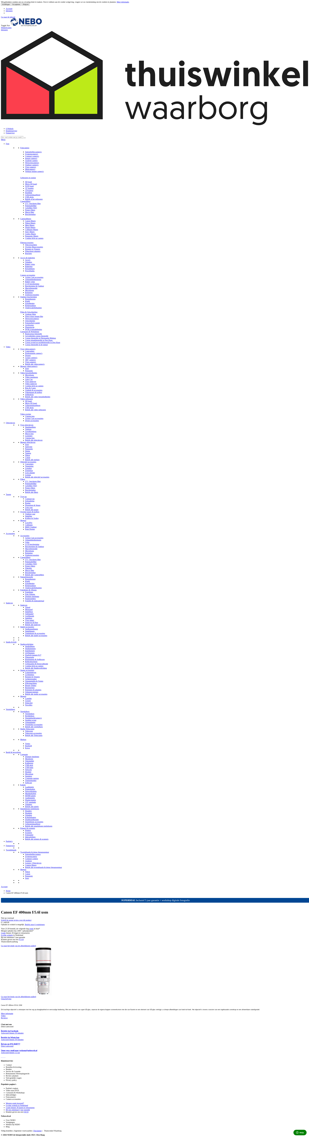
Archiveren (29, 325)
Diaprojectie (29, 327)
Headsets (28, 813)
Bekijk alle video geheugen (35, 410)
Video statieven (31, 384)
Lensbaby (29, 436)
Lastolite (28, 698)
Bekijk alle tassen (31, 510)
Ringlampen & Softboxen (35, 659)
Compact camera (31, 859)
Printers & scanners (27, 828)
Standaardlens (30, 427)
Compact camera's (32, 156)
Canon (27, 458)
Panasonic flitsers (31, 236)
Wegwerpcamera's (32, 163)
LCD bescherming (32, 284)
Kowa (27, 748)
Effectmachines (31, 683)
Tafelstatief (29, 614)
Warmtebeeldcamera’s (33, 718)
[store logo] (26, 25)
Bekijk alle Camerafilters (34, 575)
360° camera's (30, 360)
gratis (31, 929)
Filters (22, 479)
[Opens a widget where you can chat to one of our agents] (300, 1133)
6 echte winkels (7, 935)
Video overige (25, 414)
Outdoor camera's (32, 165)
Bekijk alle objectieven (33, 440)
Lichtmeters (29, 675)
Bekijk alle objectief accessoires (37, 477)
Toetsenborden (30, 781)
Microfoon (29, 774)
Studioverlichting (26, 644)
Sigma (27, 451)
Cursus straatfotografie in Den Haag (39, 340)
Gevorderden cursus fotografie (36, 336)
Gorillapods (29, 616)
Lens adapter (30, 473)
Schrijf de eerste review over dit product (16, 920)
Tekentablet (29, 761)
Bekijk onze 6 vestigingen (35, 925)
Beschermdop (30, 214)
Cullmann (29, 525)
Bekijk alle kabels (32, 807)
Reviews (4, 1018)
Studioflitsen (30, 646)
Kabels (23, 785)
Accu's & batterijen (27, 258)
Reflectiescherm (31, 662)
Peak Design (30, 529)
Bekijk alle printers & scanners (36, 839)
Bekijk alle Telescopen (33, 735)
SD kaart (28, 182)
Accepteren (16, 4)
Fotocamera (24, 148)
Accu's (27, 260)
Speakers (28, 776)
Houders (28, 811)
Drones (28, 355)
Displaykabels (30, 800)
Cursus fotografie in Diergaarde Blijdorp (40, 338)
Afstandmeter (30, 722)
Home (8, 891)
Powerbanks (30, 271)
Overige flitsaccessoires (34, 247)
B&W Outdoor (31, 527)
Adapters (28, 804)
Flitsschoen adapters (32, 251)
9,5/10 (21, 939)
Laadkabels (29, 787)
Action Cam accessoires (34, 277)
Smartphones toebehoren (29, 809)
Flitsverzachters (31, 245)
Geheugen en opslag (28, 178)
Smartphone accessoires (34, 822)
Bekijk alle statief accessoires (36, 636)
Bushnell (28, 746)
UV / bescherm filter (33, 204)
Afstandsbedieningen (33, 279)
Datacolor (29, 703)
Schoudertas (29, 501)
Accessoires (10, 533)
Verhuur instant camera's (34, 171)
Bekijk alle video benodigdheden (37, 397)
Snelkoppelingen (31, 629)
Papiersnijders (30, 599)
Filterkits (28, 568)
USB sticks (29, 197)
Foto (7, 144)
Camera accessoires (27, 275)
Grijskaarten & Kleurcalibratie (36, 664)
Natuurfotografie (26, 577)
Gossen (28, 701)
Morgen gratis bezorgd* (15, 1103)
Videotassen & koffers (33, 392)
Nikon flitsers (30, 223)
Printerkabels (30, 789)
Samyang (28, 447)
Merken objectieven (27, 442)
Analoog (28, 861)
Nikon (27, 455)
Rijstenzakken (30, 306)
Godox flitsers (30, 234)
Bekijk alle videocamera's (35, 364)
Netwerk (28, 770)
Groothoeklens (30, 431)
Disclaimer (37, 1131)
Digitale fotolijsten (32, 596)
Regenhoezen (30, 299)
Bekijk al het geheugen (34, 199)
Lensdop (28, 468)
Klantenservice (11, 131)
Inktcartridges (30, 837)
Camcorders (29, 351)
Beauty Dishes (30, 685)
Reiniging (29, 293)
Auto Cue (29, 379)
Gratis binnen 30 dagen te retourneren (20, 1108)
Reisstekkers (30, 269)
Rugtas (27, 503)
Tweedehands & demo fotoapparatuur (34, 852)
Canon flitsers (30, 221)
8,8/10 (26, 1112)
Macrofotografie (31, 288)
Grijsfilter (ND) (31, 208)
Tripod (27, 607)
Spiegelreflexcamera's (33, 152)
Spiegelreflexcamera (33, 854)
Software (28, 783)
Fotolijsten (29, 592)
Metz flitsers (29, 225)
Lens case (29, 507)
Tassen (8, 494)
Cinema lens (30, 416)
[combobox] (12, 137)
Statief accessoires (27, 627)
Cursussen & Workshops (29, 332)
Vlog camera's (30, 167)
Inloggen (9, 11)
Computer (24, 754)
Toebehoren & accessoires (35, 633)
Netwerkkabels (31, 791)
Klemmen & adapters (33, 690)
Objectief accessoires (28, 462)
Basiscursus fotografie (33, 334)
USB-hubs (29, 767)
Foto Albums (30, 594)
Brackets (28, 253)
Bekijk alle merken (32, 460)
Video (8, 347)
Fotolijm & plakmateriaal (34, 601)
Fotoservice (10, 133)
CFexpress (29, 190)
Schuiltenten (30, 303)
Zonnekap (29, 471)
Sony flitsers (30, 232)
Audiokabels (30, 798)
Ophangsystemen (31, 692)
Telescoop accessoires (33, 733)
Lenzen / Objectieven (33, 863)
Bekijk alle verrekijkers (34, 727)
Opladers (28, 262)
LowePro (28, 523)
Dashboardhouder (32, 820)
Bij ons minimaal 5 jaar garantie (18, 1110)
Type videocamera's (27, 349)
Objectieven (10, 423)
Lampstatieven (30, 672)
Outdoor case (30, 514)
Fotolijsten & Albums (28, 590)
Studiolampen (30, 649)
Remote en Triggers (32, 249)
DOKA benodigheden (33, 329)
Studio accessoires (27, 670)
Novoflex (28, 705)
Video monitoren (31, 377)
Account (9, 9)
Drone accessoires (32, 421)
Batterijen (28, 266)
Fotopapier (29, 835)
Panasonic (29, 371)
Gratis (3, 933)
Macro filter (29, 212)
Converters (29, 464)
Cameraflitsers (25, 219)
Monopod (29, 609)
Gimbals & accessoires (33, 390)
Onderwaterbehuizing (33, 308)
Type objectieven (26, 425)
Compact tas (30, 499)
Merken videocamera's (28, 366)
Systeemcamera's (31, 154)
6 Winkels (9, 129)
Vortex (27, 744)
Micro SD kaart (31, 184)
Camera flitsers (30, 865)
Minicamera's (30, 169)
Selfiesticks (29, 395)
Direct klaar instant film (34, 316)
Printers (28, 830)
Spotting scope (30, 720)
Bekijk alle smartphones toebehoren (38, 826)
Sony (27, 369)
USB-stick (29, 765)
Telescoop (29, 731)
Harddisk (28, 193)
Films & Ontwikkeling (28, 312)
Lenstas (28, 475)
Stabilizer (28, 618)
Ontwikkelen (30, 321)
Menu (3, 140)
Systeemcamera (31, 856)
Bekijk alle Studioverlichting (36, 668)
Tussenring (29, 466)
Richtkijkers (29, 716)
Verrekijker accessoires (33, 725)
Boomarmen (30, 688)
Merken (23, 520)
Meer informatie (123, 2)
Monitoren (29, 759)
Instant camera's (31, 158)
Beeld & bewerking (13, 752)
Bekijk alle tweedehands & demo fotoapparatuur (43, 867)
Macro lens (29, 434)
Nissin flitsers (30, 227)
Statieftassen (30, 631)
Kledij (27, 301)
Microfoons (29, 290)
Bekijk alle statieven (32, 625)
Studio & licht (11, 642)
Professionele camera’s (33, 353)
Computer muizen (32, 778)
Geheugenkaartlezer (32, 195)
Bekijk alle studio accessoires (36, 694)
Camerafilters (25, 201)
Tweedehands (11, 850)
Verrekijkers (10, 709)
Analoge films (30, 314)
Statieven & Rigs (31, 623)
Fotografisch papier (32, 323)
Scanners (28, 833)
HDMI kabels (30, 796)
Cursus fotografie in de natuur (36, 345)
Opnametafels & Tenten (34, 681)
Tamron (28, 453)
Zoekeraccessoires (32, 295)
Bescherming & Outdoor (34, 286)
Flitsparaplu (29, 657)
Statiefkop (29, 612)
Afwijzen (26, 4)
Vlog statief (29, 620)
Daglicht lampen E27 (33, 655)
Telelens (28, 429)
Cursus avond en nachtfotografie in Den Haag (42, 342)
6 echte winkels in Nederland (17, 1105)
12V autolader (30, 802)
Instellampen (30, 651)
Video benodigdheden (28, 373)
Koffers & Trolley (32, 518)
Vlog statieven (30, 382)
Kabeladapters (30, 817)
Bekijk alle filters (31, 492)
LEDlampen (30, 653)
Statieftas (28, 516)
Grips (27, 542)
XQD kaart (29, 186)
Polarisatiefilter (30, 206)
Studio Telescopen (27, 729)
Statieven (9, 603)
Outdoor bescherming (28, 297)
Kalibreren (29, 763)
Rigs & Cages (30, 388)
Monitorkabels (30, 794)
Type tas (23, 497)
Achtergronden (31, 679)
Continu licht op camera (34, 238)
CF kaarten (29, 188)
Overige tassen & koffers (29, 512)
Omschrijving (6, 999)
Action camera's (31, 358)
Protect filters (30, 210)
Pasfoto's (9, 841)
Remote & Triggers (32, 677)
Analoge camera (31, 161)
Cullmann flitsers (31, 230)
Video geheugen (26, 399)
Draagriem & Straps (32, 505)
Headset (28, 772)
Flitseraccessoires (26, 243)
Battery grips (30, 264)
